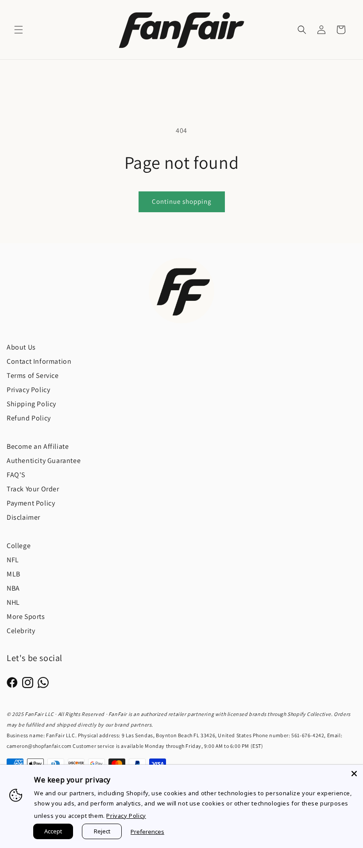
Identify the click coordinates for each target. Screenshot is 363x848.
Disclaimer (23, 517)
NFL (13, 559)
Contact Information (39, 361)
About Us (21, 347)
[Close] (354, 773)
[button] (18, 29)
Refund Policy (29, 418)
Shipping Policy (31, 403)
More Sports (26, 616)
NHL (13, 602)
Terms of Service (33, 375)
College (19, 545)
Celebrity (21, 630)
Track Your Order (33, 489)
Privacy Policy (28, 389)
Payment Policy (31, 503)
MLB (13, 574)
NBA (13, 588)
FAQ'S (16, 474)
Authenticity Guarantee (44, 460)
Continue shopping (182, 201)
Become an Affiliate (38, 446)
